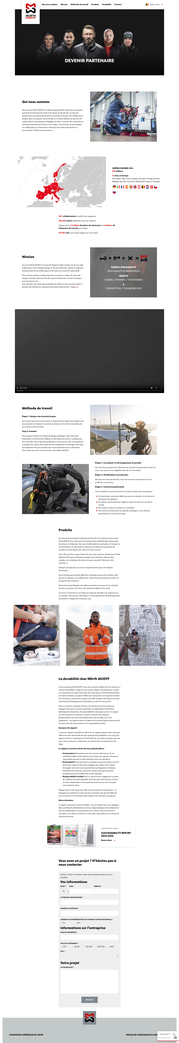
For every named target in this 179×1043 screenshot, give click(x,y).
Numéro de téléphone (69, 908)
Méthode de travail (79, 4)
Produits (95, 4)
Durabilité (106, 4)
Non (78, 923)
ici (52, 130)
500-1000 (101, 947)
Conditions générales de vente (26, 1034)
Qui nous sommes (49, 4)
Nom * (71, 886)
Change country (154, 4)
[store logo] (31, 12)
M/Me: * (63, 886)
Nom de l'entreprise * (68, 932)
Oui (64, 923)
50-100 (76, 947)
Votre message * (67, 967)
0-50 (64, 947)
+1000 (111, 947)
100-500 (89, 947)
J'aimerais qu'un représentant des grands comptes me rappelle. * (86, 919)
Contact (118, 4)
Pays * (62, 951)
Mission (64, 4)
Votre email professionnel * (71, 897)
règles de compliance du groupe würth (148, 1034)
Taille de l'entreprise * (69, 943)
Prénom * (98, 886)
